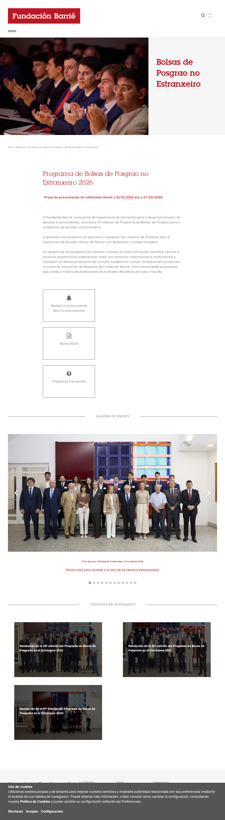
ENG (210, 17)
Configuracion (52, 811)
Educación (21, 147)
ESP (210, 14)
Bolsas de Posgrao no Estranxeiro (82, 147)
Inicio (10, 147)
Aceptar (32, 811)
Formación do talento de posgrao (46, 147)
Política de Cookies (35, 801)
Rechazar (15, 811)
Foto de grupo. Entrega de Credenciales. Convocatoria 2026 (112, 561)
